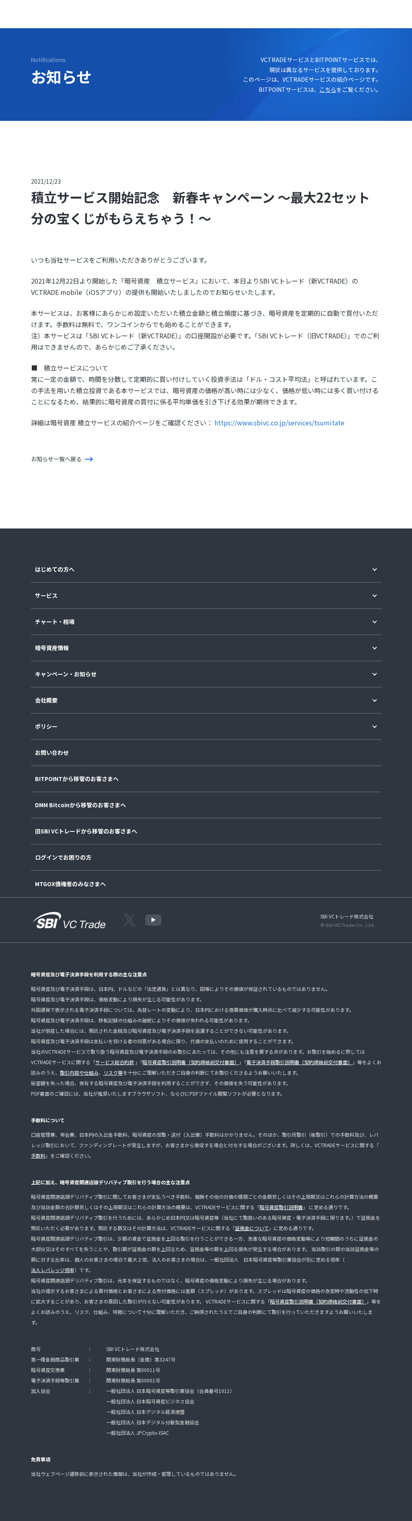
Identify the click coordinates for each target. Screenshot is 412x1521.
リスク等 (113, 1072)
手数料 (38, 1155)
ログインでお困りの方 (63, 857)
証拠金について (252, 1228)
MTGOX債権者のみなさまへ (70, 884)
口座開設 (369, 12)
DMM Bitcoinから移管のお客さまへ (80, 805)
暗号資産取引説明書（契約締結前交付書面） (190, 1062)
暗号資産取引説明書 (281, 1207)
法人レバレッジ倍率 (52, 1269)
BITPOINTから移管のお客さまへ (77, 778)
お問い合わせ (52, 752)
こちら (327, 89)
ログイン (336, 12)
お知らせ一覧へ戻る (56, 459)
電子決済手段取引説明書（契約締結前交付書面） (299, 1062)
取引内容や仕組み (79, 1072)
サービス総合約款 (114, 1062)
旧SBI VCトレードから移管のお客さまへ (86, 831)
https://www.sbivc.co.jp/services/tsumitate (279, 422)
